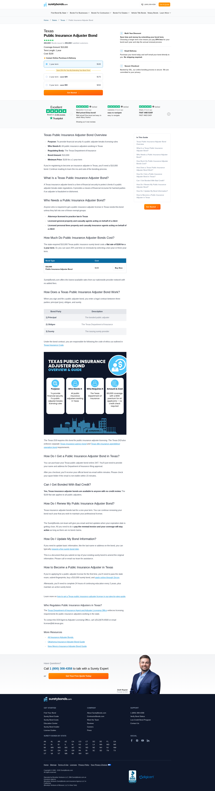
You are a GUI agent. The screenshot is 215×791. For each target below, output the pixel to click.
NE (94, 747)
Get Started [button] (73, 93)
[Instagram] (137, 740)
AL (52, 742)
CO (80, 742)
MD (108, 744)
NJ (108, 747)
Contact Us (134, 723)
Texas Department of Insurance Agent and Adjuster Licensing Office (77, 610)
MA (101, 744)
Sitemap (53, 765)
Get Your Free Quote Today (78, 676)
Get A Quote (164, 4)
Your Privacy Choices (99, 765)
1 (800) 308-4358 (61, 668)
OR (73, 750)
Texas (62, 20)
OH (59, 750)
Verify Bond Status (137, 716)
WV (80, 753)
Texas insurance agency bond (73, 444)
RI (86, 750)
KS (80, 744)
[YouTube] (142, 740)
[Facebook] (131, 740)
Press (89, 730)
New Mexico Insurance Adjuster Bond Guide (67, 646)
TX (114, 750)
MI (45, 747)
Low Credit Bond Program (140, 720)
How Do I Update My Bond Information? (152, 191)
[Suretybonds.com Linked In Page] (148, 740)
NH (101, 747)
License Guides (50, 730)
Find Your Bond (50, 713)
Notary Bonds (153, 13)
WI (73, 753)
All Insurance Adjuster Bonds (61, 637)
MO (59, 747)
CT (87, 742)
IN (72, 744)
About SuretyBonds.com (96, 713)
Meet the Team (93, 720)
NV (45, 750)
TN (108, 750)
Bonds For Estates (120, 13)
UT (45, 753)
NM (114, 747)
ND (87, 747)
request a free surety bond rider (65, 549)
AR (59, 742)
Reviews (90, 723)
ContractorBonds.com (95, 716)
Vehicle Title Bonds (138, 13)
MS (66, 747)
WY (87, 753)
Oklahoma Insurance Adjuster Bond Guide (66, 642)
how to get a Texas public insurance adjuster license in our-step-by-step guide (91, 596)
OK (66, 750)
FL (108, 742)
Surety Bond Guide (51, 716)
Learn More (164, 13)
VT (59, 753)
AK (45, 742)
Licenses (73, 765)
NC (80, 747)
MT (73, 747)
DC (94, 742)
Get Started (152, 207)
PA (80, 750)
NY (52, 750)
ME (114, 744)
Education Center (50, 723)
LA (94, 744)
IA (51, 744)
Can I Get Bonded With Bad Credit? (150, 181)
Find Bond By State (58, 13)
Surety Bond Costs (51, 720)
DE (101, 742)
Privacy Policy (83, 765)
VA (52, 753)
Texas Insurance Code (54, 345)
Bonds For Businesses (79, 13)
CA (73, 742)
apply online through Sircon (107, 577)
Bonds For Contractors (100, 13)
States (54, 20)
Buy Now (119, 268)
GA (114, 742)
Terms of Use (63, 765)
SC (94, 750)
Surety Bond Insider (51, 727)
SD (101, 750)
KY (87, 744)
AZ (66, 742)
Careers (90, 727)
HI (45, 744)
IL (65, 744)
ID (58, 744)
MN (52, 747)
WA (66, 753)
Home (46, 20)
